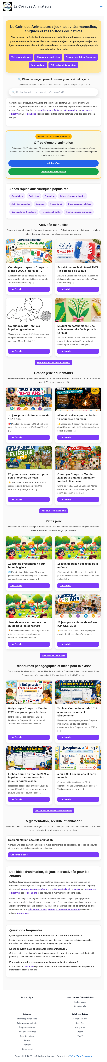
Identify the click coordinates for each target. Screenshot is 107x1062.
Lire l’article (16, 289)
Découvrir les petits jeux (48, 57)
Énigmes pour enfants (27, 1023)
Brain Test (80, 1023)
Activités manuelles (20, 204)
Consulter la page (19, 855)
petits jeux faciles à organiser (66, 889)
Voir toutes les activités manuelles (53, 362)
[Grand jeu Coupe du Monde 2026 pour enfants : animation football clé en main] (78, 458)
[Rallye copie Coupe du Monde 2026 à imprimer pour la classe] (29, 692)
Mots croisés (80, 1002)
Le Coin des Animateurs (32, 6)
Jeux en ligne (27, 997)
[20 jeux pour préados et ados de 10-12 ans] (29, 399)
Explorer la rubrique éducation (81, 57)
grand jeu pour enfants (48, 110)
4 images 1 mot (80, 1018)
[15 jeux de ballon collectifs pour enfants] (78, 547)
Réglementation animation (79, 212)
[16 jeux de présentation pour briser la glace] (29, 547)
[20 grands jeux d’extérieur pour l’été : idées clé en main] (29, 458)
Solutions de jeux (80, 1014)
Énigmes (40, 204)
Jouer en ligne (38, 65)
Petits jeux (34, 196)
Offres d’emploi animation (63, 65)
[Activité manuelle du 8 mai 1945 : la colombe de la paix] (78, 251)
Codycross (80, 1027)
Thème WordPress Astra (80, 1056)
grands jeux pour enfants (34, 889)
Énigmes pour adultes (27, 1018)
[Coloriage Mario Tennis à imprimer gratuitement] (29, 310)
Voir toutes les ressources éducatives (53, 811)
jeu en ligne (30, 114)
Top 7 (80, 1036)
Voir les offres (53, 163)
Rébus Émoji (56, 204)
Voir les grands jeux (21, 57)
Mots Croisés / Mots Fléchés (80, 997)
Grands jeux (17, 196)
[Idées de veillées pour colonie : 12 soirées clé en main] (78, 399)
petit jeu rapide (70, 110)
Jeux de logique (27, 1036)
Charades (27, 1044)
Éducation (49, 196)
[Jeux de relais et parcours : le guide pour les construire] (29, 606)
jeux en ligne (31, 893)
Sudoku (51, 909)
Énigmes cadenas (27, 1027)
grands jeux (23, 913)
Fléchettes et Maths (51, 212)
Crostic (80, 1031)
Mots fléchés (80, 1006)
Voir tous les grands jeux (54, 511)
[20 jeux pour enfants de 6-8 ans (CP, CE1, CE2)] (78, 606)
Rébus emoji (26, 1049)
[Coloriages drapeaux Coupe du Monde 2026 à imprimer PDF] (29, 251)
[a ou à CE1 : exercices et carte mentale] (78, 758)
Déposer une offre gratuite (53, 172)
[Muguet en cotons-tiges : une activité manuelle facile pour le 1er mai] (78, 310)
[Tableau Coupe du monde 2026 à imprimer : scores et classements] (78, 692)
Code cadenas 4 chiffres (79, 204)
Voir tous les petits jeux (53, 655)
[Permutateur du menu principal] (101, 6)
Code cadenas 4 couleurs (23, 212)
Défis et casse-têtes (27, 1031)
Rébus (27, 1040)
